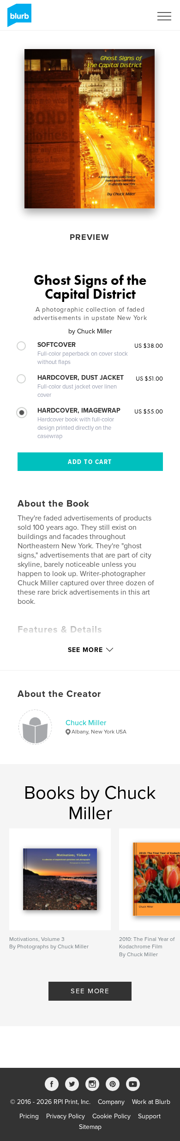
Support (149, 1116)
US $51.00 (149, 378)
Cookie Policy (111, 1116)
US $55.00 (148, 411)
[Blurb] (18, 19)
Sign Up (128, 16)
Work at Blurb (151, 1102)
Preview (89, 237)
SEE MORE (90, 991)
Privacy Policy (65, 1116)
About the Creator (59, 694)
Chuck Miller (86, 722)
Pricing (29, 1116)
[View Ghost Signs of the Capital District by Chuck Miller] (89, 128)
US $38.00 (148, 345)
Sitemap (90, 1127)
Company (111, 1102)
